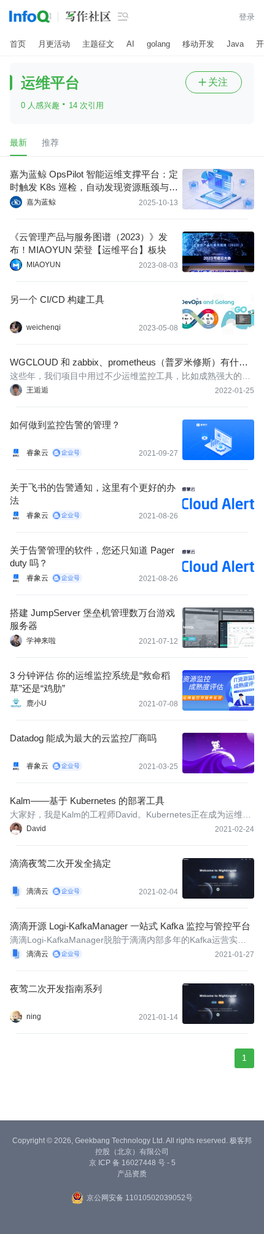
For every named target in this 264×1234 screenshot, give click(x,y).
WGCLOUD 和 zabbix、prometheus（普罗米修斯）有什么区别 (129, 363)
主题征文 (98, 44)
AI (130, 44)
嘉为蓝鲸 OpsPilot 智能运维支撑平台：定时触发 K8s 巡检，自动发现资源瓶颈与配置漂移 (94, 181)
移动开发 (198, 44)
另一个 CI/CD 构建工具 (57, 299)
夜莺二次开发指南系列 (56, 988)
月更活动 (54, 44)
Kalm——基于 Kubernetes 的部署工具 (87, 800)
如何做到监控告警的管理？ (65, 425)
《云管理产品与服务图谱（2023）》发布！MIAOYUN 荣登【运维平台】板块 (89, 243)
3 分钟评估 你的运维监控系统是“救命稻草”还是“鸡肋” (90, 681)
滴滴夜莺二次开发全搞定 (60, 863)
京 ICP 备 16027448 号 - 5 (132, 1162)
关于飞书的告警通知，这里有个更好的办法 (93, 494)
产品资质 (132, 1174)
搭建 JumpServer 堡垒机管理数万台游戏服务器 (92, 619)
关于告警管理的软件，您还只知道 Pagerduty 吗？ (92, 556)
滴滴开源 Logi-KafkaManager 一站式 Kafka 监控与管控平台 (130, 926)
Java (235, 44)
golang (158, 44)
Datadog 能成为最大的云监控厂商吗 (83, 738)
